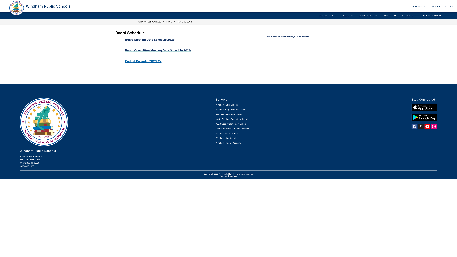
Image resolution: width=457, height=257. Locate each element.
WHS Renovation (432, 16)
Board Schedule (185, 22)
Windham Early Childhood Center (231, 109)
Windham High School (226, 138)
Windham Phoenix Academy (228, 143)
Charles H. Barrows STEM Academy (232, 128)
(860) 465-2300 (27, 166)
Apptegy (233, 176)
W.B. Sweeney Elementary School (231, 124)
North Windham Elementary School (232, 119)
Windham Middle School (227, 133)
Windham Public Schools (149, 22)
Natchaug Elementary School (229, 114)
